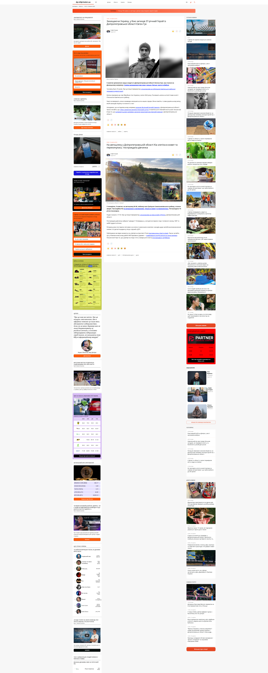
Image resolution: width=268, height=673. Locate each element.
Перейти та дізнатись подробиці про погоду (87, 173)
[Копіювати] (180, 31)
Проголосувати (87, 92)
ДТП (119, 255)
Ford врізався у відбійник (161, 238)
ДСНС (137, 255)
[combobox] (96, 166)
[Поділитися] (176, 31)
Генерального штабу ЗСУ (89, 307)
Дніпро (109, 2)
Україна (123, 2)
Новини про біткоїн (87, 499)
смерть (126, 131)
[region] (87, 170)
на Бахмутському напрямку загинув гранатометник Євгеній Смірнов (138, 112)
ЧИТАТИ (87, 650)
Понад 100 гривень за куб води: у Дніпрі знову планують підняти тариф (137, 11)
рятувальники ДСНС (128, 255)
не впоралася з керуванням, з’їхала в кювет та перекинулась (146, 209)
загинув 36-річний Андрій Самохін (148, 107)
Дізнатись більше (87, 208)
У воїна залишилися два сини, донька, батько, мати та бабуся (146, 85)
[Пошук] (194, 2)
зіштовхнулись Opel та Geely (158, 233)
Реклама (130, 2)
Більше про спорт (201, 649)
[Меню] (96, 2)
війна (119, 131)
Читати (87, 539)
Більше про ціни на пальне (87, 456)
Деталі (87, 46)
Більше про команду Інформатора (201, 422)
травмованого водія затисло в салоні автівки (161, 235)
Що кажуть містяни (87, 127)
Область (116, 2)
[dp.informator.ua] (83, 2)
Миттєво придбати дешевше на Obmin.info (201, 360)
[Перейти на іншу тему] (191, 2)
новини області (111, 131)
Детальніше (87, 356)
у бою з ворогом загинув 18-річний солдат (134, 110)
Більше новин (201, 325)
